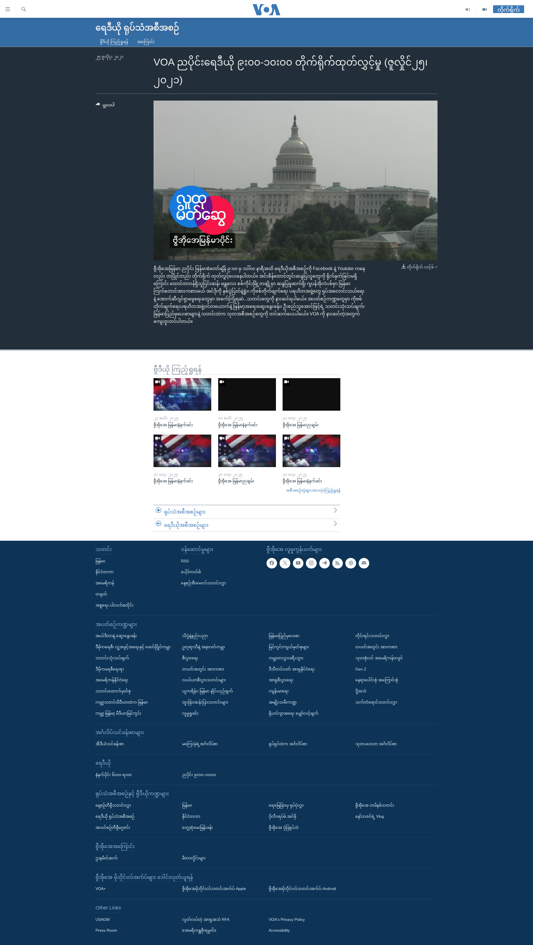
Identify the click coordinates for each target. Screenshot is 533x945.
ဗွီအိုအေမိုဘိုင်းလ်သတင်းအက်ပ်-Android (302, 888)
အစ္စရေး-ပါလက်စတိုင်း (114, 605)
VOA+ (100, 888)
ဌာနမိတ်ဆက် (106, 858)
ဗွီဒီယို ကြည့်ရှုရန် (114, 41)
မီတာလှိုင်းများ (194, 858)
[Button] (105, 106)
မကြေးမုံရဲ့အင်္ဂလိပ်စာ (200, 744)
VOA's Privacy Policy (287, 919)
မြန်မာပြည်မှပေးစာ (284, 636)
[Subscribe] (364, 563)
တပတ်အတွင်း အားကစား (203, 669)
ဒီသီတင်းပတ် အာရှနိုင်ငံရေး (292, 669)
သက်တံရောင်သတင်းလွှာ (376, 702)
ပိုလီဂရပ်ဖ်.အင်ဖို (282, 816)
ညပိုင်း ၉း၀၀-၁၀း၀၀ (199, 774)
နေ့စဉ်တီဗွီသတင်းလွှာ (113, 805)
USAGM (102, 919)
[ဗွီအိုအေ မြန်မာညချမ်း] (311, 394)
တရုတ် (101, 594)
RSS (185, 561)
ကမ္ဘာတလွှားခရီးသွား (286, 658)
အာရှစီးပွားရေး (281, 680)
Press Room (106, 930)
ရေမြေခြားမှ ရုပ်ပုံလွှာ (286, 805)
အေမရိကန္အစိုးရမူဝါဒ (199, 930)
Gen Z (360, 669)
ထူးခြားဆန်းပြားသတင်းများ (205, 702)
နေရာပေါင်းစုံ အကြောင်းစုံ (376, 680)
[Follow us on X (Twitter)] (285, 563)
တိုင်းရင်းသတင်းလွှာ (372, 636)
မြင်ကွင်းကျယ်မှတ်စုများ (289, 647)
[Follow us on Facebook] (271, 563)
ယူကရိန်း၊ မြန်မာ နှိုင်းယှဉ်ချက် (207, 691)
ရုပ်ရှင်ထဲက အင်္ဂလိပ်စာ (288, 744)
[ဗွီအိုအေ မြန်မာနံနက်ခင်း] (182, 394)
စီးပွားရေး (190, 658)
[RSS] (337, 563)
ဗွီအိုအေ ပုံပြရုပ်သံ (284, 827)
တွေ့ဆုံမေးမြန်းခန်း (197, 827)
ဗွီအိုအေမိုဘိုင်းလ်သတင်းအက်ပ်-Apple (214, 888)
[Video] (484, 9)
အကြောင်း (146, 41)
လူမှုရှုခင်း (190, 713)
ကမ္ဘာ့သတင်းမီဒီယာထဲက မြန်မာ (121, 702)
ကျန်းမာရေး (279, 691)
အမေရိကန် (104, 583)
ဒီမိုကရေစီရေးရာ (109, 669)
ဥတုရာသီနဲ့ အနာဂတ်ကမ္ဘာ (203, 647)
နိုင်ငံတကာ (104, 572)
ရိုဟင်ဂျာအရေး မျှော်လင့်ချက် (293, 713)
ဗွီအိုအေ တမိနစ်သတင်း (374, 805)
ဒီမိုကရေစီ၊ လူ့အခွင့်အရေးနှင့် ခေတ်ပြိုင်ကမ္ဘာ (132, 647)
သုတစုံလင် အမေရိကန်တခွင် (379, 658)
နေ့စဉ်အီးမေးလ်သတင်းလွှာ (203, 583)
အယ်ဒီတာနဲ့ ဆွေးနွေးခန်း (116, 636)
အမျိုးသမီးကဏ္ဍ (283, 702)
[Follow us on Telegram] (324, 563)
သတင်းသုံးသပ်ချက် (112, 658)
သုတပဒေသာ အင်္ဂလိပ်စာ (376, 744)
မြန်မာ (100, 561)
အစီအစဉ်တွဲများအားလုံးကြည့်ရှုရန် (313, 490)
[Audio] (467, 9)
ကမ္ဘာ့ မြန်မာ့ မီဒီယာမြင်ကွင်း (118, 713)
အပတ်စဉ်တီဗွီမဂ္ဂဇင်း (112, 827)
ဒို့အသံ (360, 691)
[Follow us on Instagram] (311, 563)
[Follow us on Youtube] (298, 563)
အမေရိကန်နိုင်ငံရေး (111, 680)
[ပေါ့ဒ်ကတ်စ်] (350, 563)
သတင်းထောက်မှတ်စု (113, 691)
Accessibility (279, 930)
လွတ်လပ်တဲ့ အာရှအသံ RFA (205, 919)
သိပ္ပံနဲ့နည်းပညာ (195, 636)
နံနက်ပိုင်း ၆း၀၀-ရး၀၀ (113, 774)
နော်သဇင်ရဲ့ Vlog (369, 816)
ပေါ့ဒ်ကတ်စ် (191, 572)
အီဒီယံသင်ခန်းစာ (109, 744)
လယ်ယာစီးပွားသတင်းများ (204, 680)
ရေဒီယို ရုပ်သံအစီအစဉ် (114, 816)
